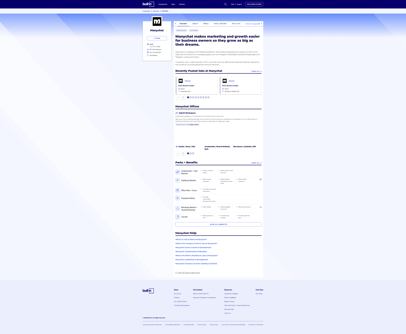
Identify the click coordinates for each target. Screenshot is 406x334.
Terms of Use (214, 324)
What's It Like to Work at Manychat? (191, 239)
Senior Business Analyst (186, 85)
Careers (177, 298)
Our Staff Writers (180, 301)
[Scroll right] (261, 23)
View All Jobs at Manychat (189, 273)
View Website (153, 55)
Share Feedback (230, 298)
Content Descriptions (182, 305)
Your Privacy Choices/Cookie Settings (233, 324)
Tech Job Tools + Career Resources (237, 305)
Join (232, 4)
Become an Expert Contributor (204, 298)
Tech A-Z (227, 313)
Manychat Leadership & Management (191, 260)
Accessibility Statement (172, 324)
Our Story (177, 294)
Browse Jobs (229, 309)
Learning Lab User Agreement (152, 324)
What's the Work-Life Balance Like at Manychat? (196, 256)
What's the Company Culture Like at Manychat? (196, 243)
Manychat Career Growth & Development (193, 248)
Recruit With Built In (200, 294)
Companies (162, 4)
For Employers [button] (254, 4)
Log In (239, 4)
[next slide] (183, 97)
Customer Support (231, 294)
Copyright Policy (188, 324)
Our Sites (259, 294)
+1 (260, 207)
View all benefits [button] (218, 224)
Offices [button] (205, 24)
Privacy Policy (202, 324)
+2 (260, 179)
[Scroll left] (176, 23)
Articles (182, 4)
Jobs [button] (195, 24)
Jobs (173, 4)
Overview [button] (183, 24)
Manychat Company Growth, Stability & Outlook (196, 264)
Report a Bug (229, 301)
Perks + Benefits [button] (220, 24)
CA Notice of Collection (255, 324)
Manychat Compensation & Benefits (191, 252)
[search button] (225, 4)
